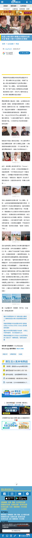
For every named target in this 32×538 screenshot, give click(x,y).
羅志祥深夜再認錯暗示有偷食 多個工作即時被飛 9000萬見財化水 (16, 331)
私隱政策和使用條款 (22, 526)
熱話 (17, 44)
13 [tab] (14, 15)
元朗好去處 (15, 504)
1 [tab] (12, 11)
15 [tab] (17, 15)
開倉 (13, 502)
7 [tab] (12, 13)
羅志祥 (5, 354)
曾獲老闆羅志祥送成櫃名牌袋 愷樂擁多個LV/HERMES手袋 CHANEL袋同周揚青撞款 (15, 325)
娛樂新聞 (22, 9)
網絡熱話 (13, 354)
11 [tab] (19, 13)
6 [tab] (21, 11)
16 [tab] (19, 15)
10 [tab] (17, 13)
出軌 (20, 354)
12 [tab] (21, 13)
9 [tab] (15, 13)
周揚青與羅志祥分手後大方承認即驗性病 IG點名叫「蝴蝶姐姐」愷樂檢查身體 (16, 337)
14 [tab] (15, 15)
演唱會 (5, 6)
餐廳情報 (17, 507)
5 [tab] (19, 11)
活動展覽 (4, 502)
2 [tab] (14, 11)
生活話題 (10, 44)
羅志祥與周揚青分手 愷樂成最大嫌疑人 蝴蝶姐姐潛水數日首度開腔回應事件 (15, 318)
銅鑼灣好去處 (5, 504)
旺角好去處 (4, 507)
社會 (11, 507)
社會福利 (4, 509)
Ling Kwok (8, 49)
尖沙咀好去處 (20, 502)
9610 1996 (20, 348)
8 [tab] (14, 13)
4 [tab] (17, 11)
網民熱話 (4, 514)
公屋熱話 (15, 9)
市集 (9, 502)
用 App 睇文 (25, 53)
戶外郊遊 (24, 507)
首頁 (3, 44)
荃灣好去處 (23, 504)
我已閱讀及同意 (16, 531)
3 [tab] (15, 11)
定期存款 (29, 9)
